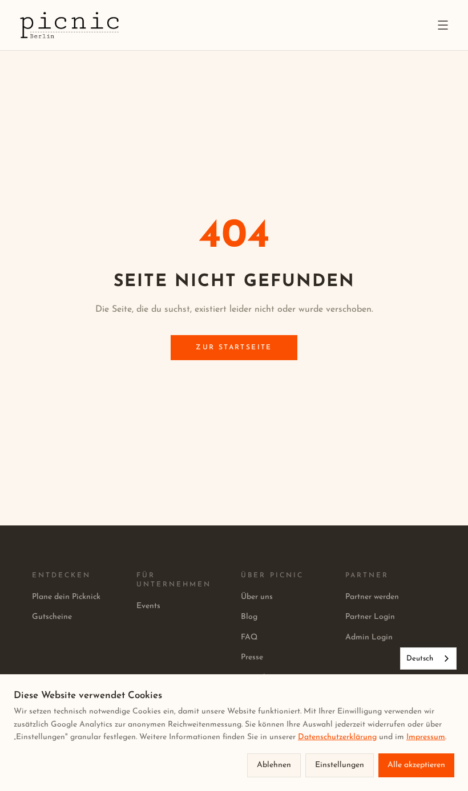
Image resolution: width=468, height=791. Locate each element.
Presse (252, 657)
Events (148, 606)
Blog (249, 617)
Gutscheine (52, 617)
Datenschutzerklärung (337, 737)
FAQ (249, 637)
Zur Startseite (234, 347)
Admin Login (369, 637)
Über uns (257, 597)
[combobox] (428, 658)
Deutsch (419, 658)
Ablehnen (274, 765)
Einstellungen (339, 765)
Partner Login (370, 617)
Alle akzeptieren (416, 765)
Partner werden (372, 597)
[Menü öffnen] (443, 25)
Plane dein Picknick (66, 597)
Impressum (425, 737)
